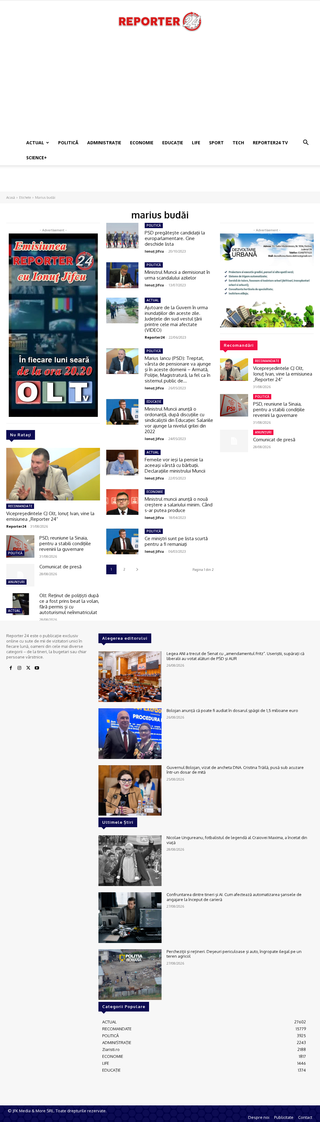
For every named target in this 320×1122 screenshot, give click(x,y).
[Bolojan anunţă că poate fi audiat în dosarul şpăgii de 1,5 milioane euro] (130, 733)
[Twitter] (28, 668)
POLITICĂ (68, 143)
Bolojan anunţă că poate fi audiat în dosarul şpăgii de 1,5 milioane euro (232, 710)
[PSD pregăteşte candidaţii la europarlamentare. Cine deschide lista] (122, 236)
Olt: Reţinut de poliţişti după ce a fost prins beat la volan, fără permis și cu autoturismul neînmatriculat (69, 603)
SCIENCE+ (36, 158)
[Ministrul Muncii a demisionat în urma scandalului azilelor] (122, 275)
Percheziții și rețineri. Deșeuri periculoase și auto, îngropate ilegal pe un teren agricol (234, 954)
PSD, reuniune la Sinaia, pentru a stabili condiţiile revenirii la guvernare (65, 543)
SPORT (216, 143)
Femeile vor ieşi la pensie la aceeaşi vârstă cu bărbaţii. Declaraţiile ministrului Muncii (175, 465)
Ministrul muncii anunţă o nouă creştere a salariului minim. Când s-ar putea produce (178, 504)
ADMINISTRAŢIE (104, 143)
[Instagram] (19, 668)
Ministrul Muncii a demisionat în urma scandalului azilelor (177, 275)
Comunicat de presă (60, 567)
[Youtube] (36, 668)
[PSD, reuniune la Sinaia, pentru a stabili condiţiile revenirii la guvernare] (20, 546)
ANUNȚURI (16, 582)
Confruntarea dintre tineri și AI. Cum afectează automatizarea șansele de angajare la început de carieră (234, 897)
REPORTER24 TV (270, 143)
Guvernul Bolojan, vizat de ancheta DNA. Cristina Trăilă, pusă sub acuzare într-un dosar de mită (235, 770)
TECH (238, 143)
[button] (305, 143)
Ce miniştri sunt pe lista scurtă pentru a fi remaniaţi (176, 541)
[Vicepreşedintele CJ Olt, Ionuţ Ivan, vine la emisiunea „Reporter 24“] (53, 474)
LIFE (196, 143)
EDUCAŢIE (172, 143)
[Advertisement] (160, 88)
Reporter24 (16, 526)
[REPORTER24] (160, 21)
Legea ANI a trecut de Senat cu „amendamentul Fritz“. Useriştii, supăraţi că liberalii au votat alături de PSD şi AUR (235, 656)
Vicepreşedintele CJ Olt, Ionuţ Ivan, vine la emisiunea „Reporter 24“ (50, 516)
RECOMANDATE (20, 506)
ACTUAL (35, 143)
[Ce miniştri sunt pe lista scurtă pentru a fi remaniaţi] (122, 542)
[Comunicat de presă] (20, 575)
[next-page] (137, 569)
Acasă (10, 197)
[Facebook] (10, 668)
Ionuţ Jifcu (154, 251)
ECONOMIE (141, 143)
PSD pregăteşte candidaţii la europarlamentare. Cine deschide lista (175, 238)
